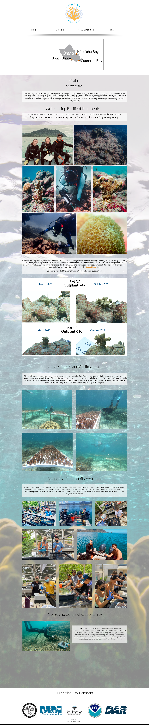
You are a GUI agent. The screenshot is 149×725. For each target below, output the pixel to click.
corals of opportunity (103, 628)
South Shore (91, 267)
